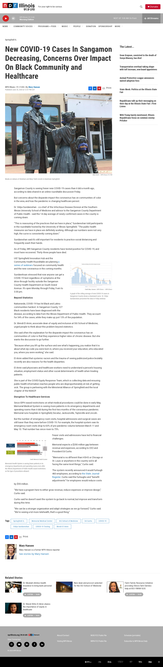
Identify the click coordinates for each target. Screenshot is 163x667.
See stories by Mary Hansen (34, 553)
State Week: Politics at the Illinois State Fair (138, 90)
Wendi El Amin (63, 527)
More (117, 26)
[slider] (17, 18)
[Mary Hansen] (11, 551)
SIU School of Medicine (68, 521)
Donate (154, 6)
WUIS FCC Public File (99, 635)
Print (108, 87)
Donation (91, 26)
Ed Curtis (88, 521)
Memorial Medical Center (42, 521)
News (5, 26)
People (77, 26)
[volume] (13, 18)
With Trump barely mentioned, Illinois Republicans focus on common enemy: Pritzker (137, 118)
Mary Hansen (34, 87)
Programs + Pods (47, 26)
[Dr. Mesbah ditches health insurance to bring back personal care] (13, 587)
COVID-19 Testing (43, 527)
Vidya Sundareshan (21, 527)
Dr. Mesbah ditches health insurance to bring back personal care (37, 586)
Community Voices (23, 26)
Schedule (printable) (132, 635)
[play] (6, 18)
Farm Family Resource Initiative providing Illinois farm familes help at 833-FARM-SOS (139, 586)
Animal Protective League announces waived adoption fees (137, 79)
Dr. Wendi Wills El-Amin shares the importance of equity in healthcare (36, 607)
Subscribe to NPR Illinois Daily (135, 641)
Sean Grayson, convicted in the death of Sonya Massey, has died (138, 56)
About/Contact (63, 635)
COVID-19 (102, 521)
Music (65, 26)
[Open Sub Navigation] (10, 26)
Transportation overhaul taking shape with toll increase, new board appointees (138, 68)
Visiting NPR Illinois (64, 641)
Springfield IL (11, 39)
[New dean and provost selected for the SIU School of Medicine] (64, 587)
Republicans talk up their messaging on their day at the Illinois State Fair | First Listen (138, 103)
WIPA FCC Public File (99, 641)
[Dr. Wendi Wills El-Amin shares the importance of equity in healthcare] (13, 608)
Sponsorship (105, 26)
